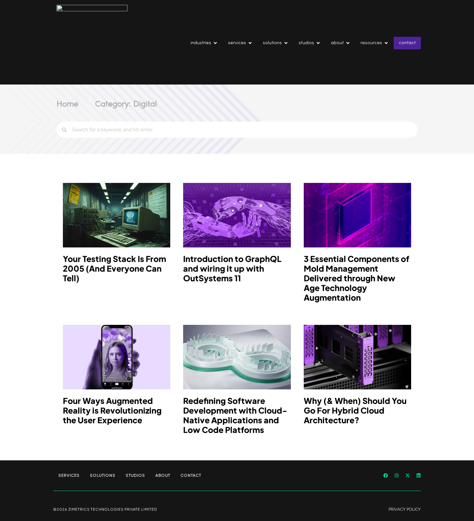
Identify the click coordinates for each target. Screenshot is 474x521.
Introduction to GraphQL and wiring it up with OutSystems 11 (232, 268)
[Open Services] (250, 43)
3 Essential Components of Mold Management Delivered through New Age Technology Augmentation (356, 278)
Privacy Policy (405, 509)
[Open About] (347, 43)
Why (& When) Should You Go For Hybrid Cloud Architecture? (355, 410)
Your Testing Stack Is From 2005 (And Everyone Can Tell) (114, 268)
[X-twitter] (407, 475)
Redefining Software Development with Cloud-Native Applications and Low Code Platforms (235, 415)
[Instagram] (396, 475)
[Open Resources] (386, 43)
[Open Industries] (215, 43)
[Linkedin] (418, 475)
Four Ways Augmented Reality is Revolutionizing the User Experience (112, 410)
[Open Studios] (318, 43)
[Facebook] (385, 475)
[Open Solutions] (285, 43)
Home (67, 104)
